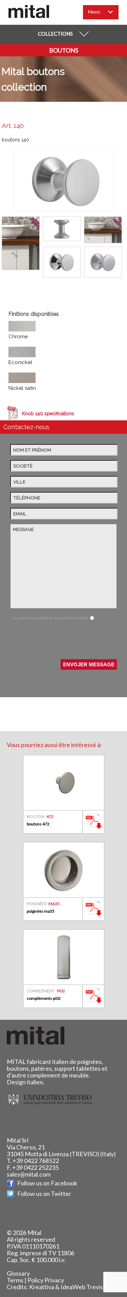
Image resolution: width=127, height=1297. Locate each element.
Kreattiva (41, 1287)
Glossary (18, 1273)
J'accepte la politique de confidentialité (49, 618)
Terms (15, 1280)
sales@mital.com (28, 1174)
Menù (94, 12)
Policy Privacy (45, 1280)
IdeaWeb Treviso (83, 1287)
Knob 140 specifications (48, 413)
